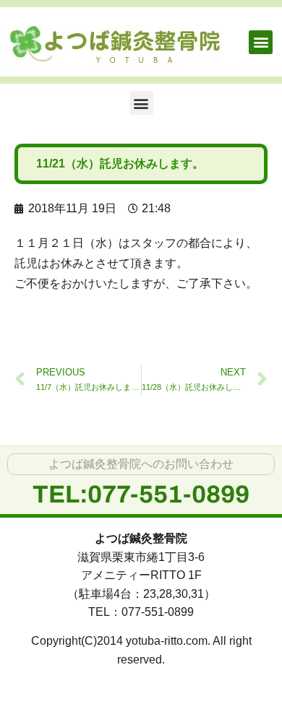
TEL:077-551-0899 (141, 494)
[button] (261, 42)
